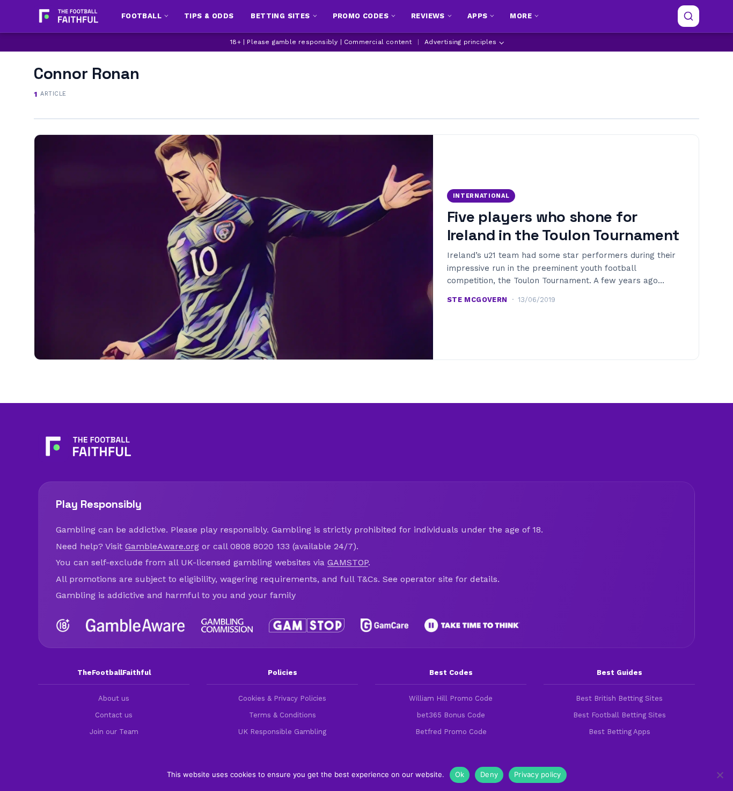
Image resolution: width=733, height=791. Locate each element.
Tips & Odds (208, 16)
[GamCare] (384, 625)
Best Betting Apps (619, 732)
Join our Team (114, 732)
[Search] (688, 16)
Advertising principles (460, 42)
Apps (477, 16)
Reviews (428, 16)
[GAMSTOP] (306, 625)
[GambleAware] (135, 625)
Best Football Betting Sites (619, 715)
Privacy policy (537, 774)
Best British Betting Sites (619, 698)
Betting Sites (280, 16)
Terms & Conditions (282, 715)
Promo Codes (361, 16)
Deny (489, 774)
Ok (460, 774)
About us (113, 698)
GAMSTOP (347, 562)
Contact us (114, 715)
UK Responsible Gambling (282, 732)
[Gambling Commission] (227, 625)
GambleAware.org (162, 546)
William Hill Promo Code (451, 698)
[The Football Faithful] (67, 16)
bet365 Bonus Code (451, 715)
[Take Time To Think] (472, 625)
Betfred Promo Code (451, 732)
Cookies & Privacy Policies (282, 698)
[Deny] (719, 775)
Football (141, 16)
